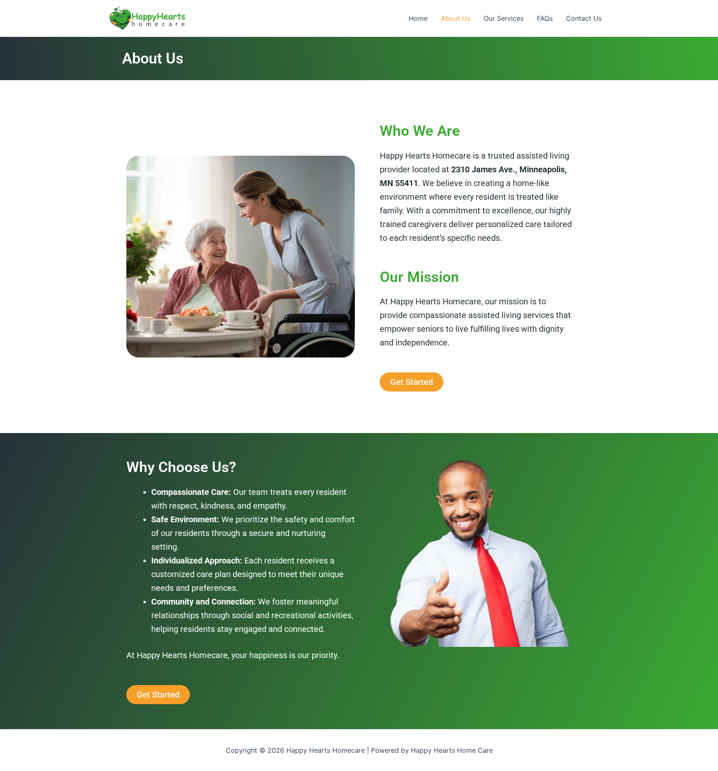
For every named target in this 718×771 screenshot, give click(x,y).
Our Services (504, 18)
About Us (455, 18)
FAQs (545, 18)
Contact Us (584, 18)
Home (418, 18)
